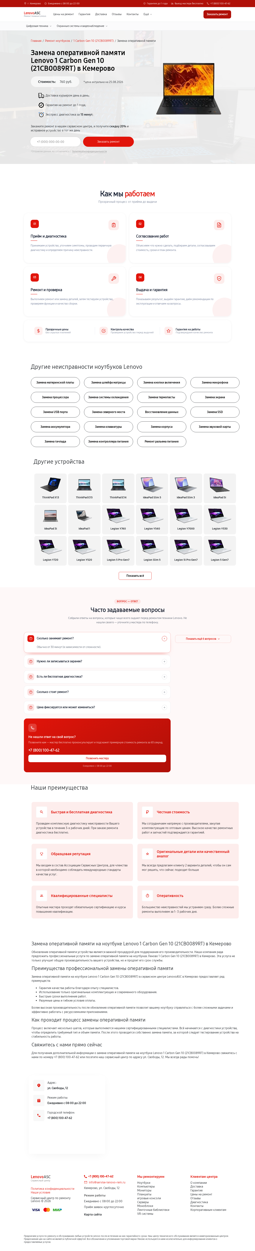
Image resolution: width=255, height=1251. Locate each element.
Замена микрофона (215, 382)
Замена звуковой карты (215, 427)
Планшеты (144, 1194)
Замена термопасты (161, 397)
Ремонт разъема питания (162, 441)
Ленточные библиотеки (153, 1210)
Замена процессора (55, 397)
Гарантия (84, 14)
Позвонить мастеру (97, 758)
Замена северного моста (108, 412)
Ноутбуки (143, 1183)
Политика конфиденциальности (52, 1189)
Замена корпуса (161, 427)
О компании (198, 1183)
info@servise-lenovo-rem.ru (107, 1182)
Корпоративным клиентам (208, 1210)
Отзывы (117, 14)
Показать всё (135, 576)
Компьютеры (146, 1186)
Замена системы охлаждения (108, 397)
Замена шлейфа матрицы (108, 382)
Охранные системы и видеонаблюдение (80, 26)
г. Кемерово (34, 3)
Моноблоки (145, 1206)
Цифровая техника (37, 26)
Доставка (101, 14)
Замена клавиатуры (108, 427)
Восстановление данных (161, 412)
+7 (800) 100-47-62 (220, 3)
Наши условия (40, 1192)
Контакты (133, 14)
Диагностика (199, 1202)
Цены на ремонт (63, 14)
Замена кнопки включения (161, 382)
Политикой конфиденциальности (89, 151)
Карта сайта (93, 1214)
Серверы (143, 1202)
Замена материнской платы (55, 382)
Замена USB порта (55, 412)
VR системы (145, 1214)
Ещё (146, 14)
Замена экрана (215, 397)
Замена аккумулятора (55, 427)
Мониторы (144, 1190)
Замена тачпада (55, 441)
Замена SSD (215, 412)
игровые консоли (149, 1198)
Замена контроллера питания (108, 441)
